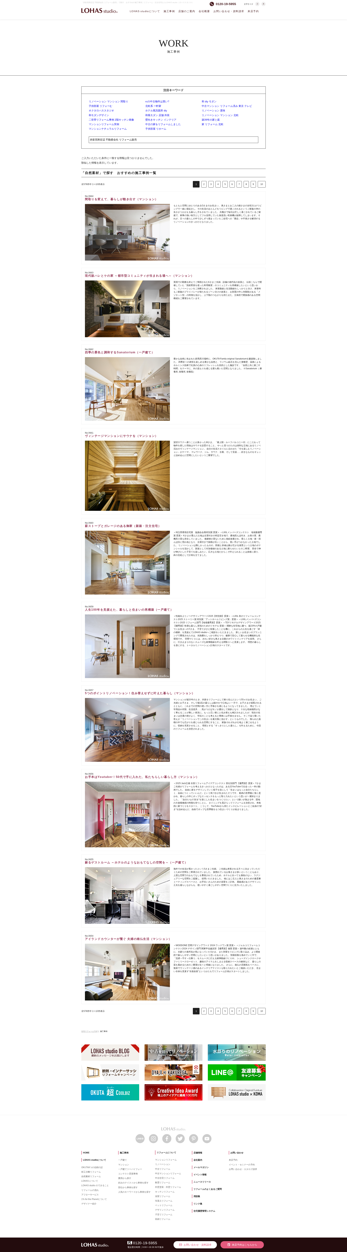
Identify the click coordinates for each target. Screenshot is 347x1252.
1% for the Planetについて (94, 1199)
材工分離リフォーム (91, 1172)
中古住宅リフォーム (165, 1178)
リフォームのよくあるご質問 (208, 1189)
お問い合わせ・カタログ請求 (243, 1169)
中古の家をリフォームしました (163, 124)
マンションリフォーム (166, 1160)
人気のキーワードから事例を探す (134, 1192)
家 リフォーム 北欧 (212, 124)
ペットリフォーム (163, 1205)
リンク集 (198, 1203)
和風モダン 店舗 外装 (157, 115)
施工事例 (169, 11)
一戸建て (122, 1160)
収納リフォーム (162, 1219)
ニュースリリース (202, 1182)
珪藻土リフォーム (163, 1201)
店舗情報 (198, 1152)
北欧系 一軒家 (153, 106)
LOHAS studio (99, 10)
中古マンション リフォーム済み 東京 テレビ (227, 106)
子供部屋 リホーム (155, 128)
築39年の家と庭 (211, 119)
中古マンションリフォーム (168, 1173)
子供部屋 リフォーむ (100, 106)
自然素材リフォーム (91, 1176)
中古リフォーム (162, 1169)
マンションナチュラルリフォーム (108, 128)
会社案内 (198, 1160)
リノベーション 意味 (213, 110)
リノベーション (162, 1164)
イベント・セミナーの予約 (242, 1164)
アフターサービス (90, 1194)
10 (261, 184)
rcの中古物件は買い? (157, 101)
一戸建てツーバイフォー (130, 1169)
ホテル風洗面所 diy (156, 110)
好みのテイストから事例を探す (133, 1182)
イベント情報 (200, 1174)
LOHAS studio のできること (95, 1185)
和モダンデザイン (99, 115)
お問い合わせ (236, 1152)
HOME (86, 1152)
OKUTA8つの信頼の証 (92, 1167)
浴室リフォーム (162, 1196)
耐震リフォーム (162, 1182)
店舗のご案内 (186, 11)
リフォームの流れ (90, 1190)
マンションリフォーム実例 (104, 124)
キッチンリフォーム (165, 1192)
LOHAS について (89, 1181)
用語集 (197, 1196)
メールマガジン (201, 1167)
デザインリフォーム (165, 1210)
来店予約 (253, 11)
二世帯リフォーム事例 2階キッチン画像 (111, 119)
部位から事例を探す (128, 1187)
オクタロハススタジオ (101, 110)
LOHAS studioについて (145, 11)
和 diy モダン (209, 101)
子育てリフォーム (163, 1214)
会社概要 (204, 11)
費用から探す (124, 1178)
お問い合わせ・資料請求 (228, 11)
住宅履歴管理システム (204, 1211)
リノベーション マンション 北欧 (220, 115)
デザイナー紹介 (89, 1203)
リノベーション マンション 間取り (108, 101)
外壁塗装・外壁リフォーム (168, 1187)
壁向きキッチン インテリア (160, 119)
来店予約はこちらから (242, 1244)
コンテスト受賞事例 (128, 1173)
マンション (123, 1164)
